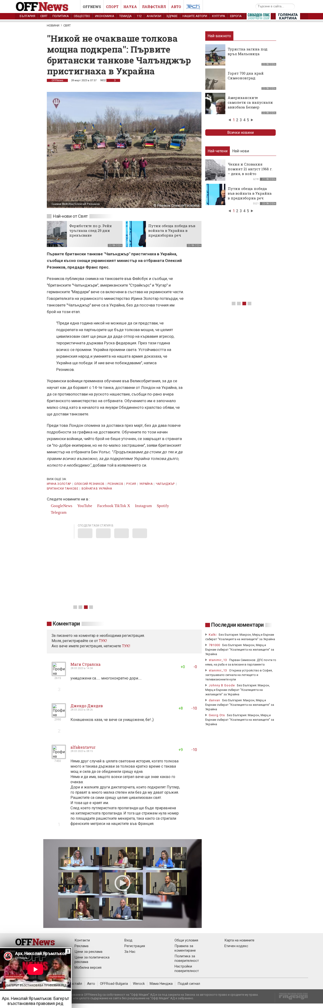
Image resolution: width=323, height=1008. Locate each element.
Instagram (143, 506)
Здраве (172, 16)
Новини (53, 25)
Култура (218, 16)
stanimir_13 (218, 660)
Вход (128, 940)
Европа (236, 16)
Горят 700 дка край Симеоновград (246, 75)
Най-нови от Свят (70, 216)
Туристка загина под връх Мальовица (247, 51)
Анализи (154, 16)
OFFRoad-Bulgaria (114, 983)
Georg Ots (217, 715)
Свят (44, 16)
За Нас (129, 952)
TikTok (120, 506)
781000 (214, 645)
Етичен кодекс (236, 946)
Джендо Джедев (86, 705)
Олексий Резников (89, 484)
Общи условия (186, 940)
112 (139, 16)
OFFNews (57, 80)
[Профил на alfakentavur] (59, 757)
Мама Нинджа (161, 983)
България (27, 16)
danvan (214, 700)
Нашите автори (195, 16)
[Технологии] (193, 7)
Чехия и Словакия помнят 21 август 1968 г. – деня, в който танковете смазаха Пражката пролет (250, 173)
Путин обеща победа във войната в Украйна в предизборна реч (171, 230)
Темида (125, 16)
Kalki (213, 634)
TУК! (103, 641)
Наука (130, 6)
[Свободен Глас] (258, 17)
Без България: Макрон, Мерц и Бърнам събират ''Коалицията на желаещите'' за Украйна (239, 649)
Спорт (112, 6)
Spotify (162, 506)
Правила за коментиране (185, 948)
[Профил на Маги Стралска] (59, 674)
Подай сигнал (189, 983)
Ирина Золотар (59, 484)
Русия (131, 484)
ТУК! (126, 646)
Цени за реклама (88, 952)
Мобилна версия (87, 967)
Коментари (66, 624)
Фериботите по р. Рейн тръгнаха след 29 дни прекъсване (90, 230)
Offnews (92, 6)
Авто (176, 6)
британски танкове (62, 488)
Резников (115, 484)
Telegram (58, 512)
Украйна (146, 484)
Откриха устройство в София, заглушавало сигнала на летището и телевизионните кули (239, 675)
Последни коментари (237, 625)
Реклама (81, 946)
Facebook (104, 506)
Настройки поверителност (187, 968)
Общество (82, 16)
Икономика (104, 16)
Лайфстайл (154, 6)
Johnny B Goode (222, 685)
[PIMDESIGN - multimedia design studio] (291, 998)
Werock (139, 983)
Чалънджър (165, 484)
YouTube (84, 506)
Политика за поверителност (187, 958)
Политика (60, 16)
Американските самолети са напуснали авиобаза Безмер (250, 102)
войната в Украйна (97, 488)
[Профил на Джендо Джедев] (59, 715)
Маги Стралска (85, 664)
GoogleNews (61, 506)
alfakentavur (83, 747)
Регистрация (134, 946)
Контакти (82, 940)
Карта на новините (239, 940)
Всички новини (240, 132)
